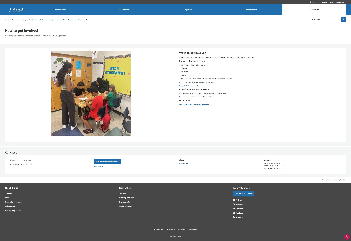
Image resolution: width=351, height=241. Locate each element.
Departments (124, 202)
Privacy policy (170, 229)
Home (7, 20)
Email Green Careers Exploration (106, 161)
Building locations (126, 197)
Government (16, 20)
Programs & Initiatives (30, 20)
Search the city (315, 19)
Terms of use (182, 229)
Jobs (7, 197)
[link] (314, 2)
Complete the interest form (188, 86)
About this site (158, 229)
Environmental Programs (48, 20)
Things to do (10, 206)
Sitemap (324, 2)
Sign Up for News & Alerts (243, 194)
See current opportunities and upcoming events (194, 97)
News (331, 2)
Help (122, 193)
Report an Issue (340, 2)
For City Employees (13, 210)
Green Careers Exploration (66, 20)
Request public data (13, 202)
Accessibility (193, 229)
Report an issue (125, 206)
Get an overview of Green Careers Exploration (194, 105)
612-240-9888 (183, 163)
